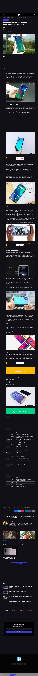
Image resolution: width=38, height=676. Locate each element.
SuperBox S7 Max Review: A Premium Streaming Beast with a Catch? (20, 601)
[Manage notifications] (1, 674)
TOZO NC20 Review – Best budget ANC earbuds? (17, 591)
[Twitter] (4, 61)
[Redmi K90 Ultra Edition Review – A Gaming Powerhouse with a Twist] (10, 550)
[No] (15, 674)
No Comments (29, 27)
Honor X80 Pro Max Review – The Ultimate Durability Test (26, 543)
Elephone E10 (9, 507)
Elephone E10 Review (16, 507)
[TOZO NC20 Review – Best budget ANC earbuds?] (5, 592)
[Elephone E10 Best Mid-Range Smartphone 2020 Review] (19, 44)
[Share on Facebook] (7, 31)
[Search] (34, 15)
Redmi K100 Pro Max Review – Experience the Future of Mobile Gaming (10, 543)
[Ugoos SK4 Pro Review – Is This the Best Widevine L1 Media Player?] (5, 597)
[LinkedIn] (4, 64)
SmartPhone (29, 507)
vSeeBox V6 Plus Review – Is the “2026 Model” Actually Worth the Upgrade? (20, 587)
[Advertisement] (19, 6)
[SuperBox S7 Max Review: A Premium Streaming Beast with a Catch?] (5, 602)
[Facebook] (4, 59)
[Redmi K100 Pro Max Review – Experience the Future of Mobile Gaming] (10, 535)
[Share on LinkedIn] (11, 31)
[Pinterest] (4, 66)
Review (25, 507)
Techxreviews (17, 669)
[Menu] (3, 15)
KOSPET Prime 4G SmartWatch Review (27, 516)
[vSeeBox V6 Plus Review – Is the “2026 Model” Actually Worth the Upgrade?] (5, 587)
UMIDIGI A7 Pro (24, 331)
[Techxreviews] (19, 14)
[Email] (4, 68)
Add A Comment (19, 563)
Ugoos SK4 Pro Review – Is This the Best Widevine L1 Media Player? (20, 596)
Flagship (21, 507)
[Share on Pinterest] (10, 31)
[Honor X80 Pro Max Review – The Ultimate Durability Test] (27, 535)
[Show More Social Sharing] (13, 31)
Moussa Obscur (8, 27)
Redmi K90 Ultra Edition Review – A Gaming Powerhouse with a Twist (9, 558)
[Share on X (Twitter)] (8, 31)
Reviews (4, 540)
